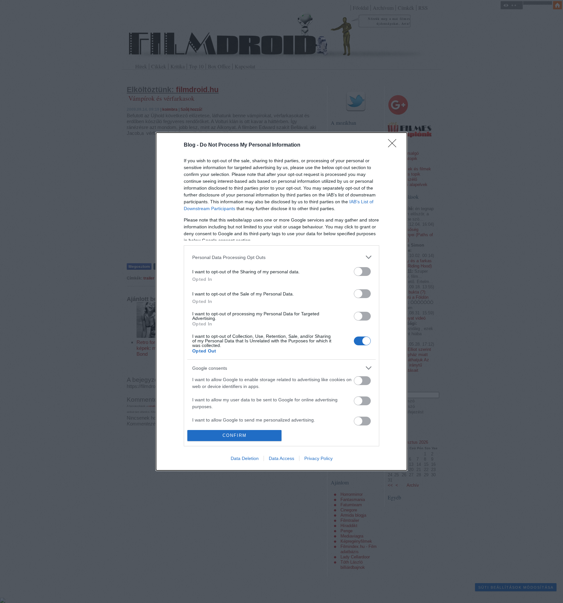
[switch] (362, 271)
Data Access (281, 458)
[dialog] (281, 301)
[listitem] (281, 257)
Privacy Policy (318, 458)
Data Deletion (245, 458)
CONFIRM (235, 435)
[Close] (394, 145)
